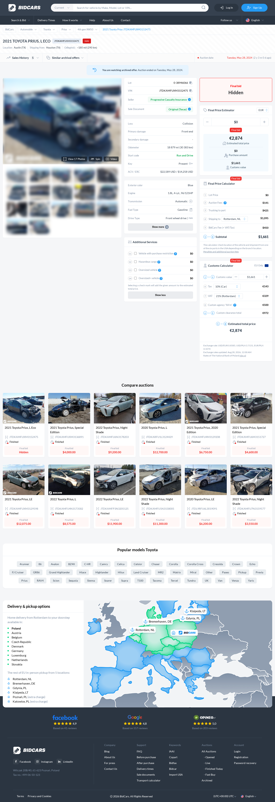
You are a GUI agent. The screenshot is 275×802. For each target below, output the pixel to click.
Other (209, 572)
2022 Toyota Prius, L (63, 499)
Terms (20, 796)
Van (220, 580)
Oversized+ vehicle (149, 278)
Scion (56, 580)
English (255, 20)
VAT (210, 295)
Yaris (251, 580)
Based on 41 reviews (65, 728)
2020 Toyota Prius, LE (200, 499)
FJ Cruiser (18, 572)
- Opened (208, 757)
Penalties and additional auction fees (221, 251)
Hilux (121, 572)
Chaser (156, 564)
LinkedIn (68, 761)
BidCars (9, 29)
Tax (210, 286)
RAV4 (40, 580)
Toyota (47, 29)
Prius (64, 29)
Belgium (17, 637)
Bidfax (173, 763)
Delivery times (145, 768)
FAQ (139, 751)
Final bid (235, 129)
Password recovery (245, 763)
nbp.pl (243, 355)
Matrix (177, 572)
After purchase (145, 763)
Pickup (242, 572)
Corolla (173, 564)
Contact (125, 20)
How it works (70, 20)
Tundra (191, 580)
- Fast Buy (208, 774)
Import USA (176, 774)
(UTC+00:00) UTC (223, 796)
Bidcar (173, 768)
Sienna (91, 580)
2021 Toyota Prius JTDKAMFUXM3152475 (127, 29)
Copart (173, 757)
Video (114, 159)
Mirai (193, 572)
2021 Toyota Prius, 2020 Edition (202, 430)
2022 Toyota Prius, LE (109, 499)
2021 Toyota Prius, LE (18, 499)
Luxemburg (19, 655)
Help (92, 20)
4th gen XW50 (85, 29)
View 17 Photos (76, 159)
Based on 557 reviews (135, 728)
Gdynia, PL (20, 688)
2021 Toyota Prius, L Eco (20, 427)
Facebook (25, 761)
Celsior (138, 564)
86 (40, 564)
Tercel (174, 580)
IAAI (87, 41)
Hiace (82, 572)
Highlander (102, 572)
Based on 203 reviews (204, 728)
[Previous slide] (9, 120)
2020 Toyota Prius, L (154, 427)
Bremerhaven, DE (24, 683)
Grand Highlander (59, 572)
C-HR (87, 564)
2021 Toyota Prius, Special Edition (67, 430)
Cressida (218, 564)
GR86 (36, 572)
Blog (106, 751)
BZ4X (71, 564)
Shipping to (214, 218)
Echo (252, 564)
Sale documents (146, 774)
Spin (98, 159)
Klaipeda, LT (20, 692)
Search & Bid (18, 20)
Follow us (227, 20)
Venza (235, 580)
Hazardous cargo (148, 261)
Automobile (26, 29)
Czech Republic (21, 642)
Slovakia (17, 664)
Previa (259, 572)
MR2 (161, 572)
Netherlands (20, 660)
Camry (104, 564)
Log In (229, 7)
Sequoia (73, 580)
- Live (206, 763)
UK (207, 580)
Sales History (23, 57)
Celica (120, 564)
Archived (207, 780)
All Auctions (209, 751)
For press (109, 763)
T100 (140, 580)
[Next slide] (115, 120)
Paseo (225, 572)
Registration (241, 757)
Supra (124, 580)
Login (237, 751)
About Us (108, 20)
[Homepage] (24, 7)
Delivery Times (46, 20)
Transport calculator (149, 780)
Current (59, 7)
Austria (16, 633)
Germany (18, 651)
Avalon (55, 564)
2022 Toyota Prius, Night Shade (112, 430)
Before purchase (146, 757)
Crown (236, 564)
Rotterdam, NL (22, 679)
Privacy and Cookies (39, 796)
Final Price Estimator (221, 110)
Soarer (108, 580)
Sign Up (257, 7)
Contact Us (110, 768)
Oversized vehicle (148, 269)
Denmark (18, 646)
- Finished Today (212, 768)
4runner (24, 564)
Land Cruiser (141, 572)
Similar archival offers (66, 57)
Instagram (47, 761)
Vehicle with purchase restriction (156, 253)
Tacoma (157, 580)
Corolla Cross (195, 564)
